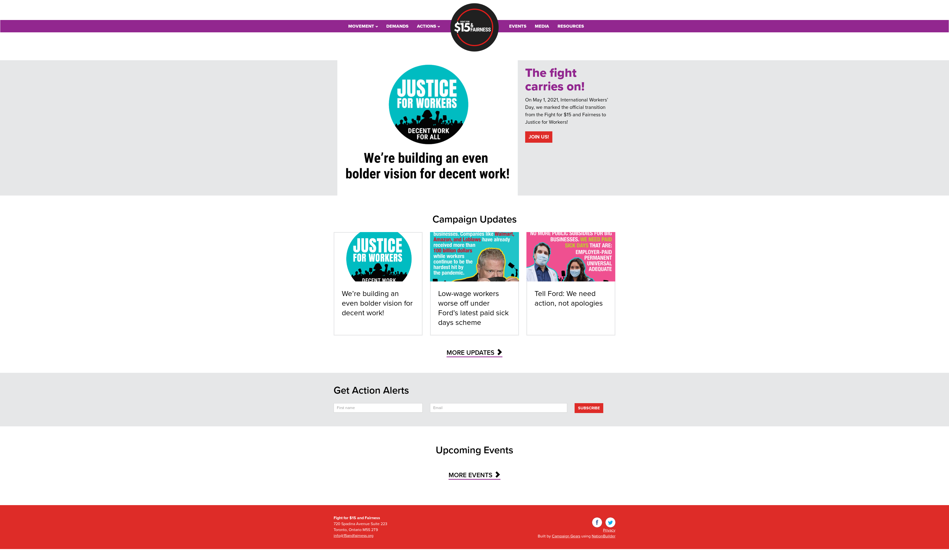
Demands (397, 26)
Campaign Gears (566, 536)
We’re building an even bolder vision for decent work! (377, 303)
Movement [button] (361, 26)
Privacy (609, 530)
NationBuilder (603, 536)
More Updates (471, 352)
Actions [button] (427, 26)
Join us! (539, 137)
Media (542, 26)
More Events (471, 475)
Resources (571, 26)
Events (517, 26)
